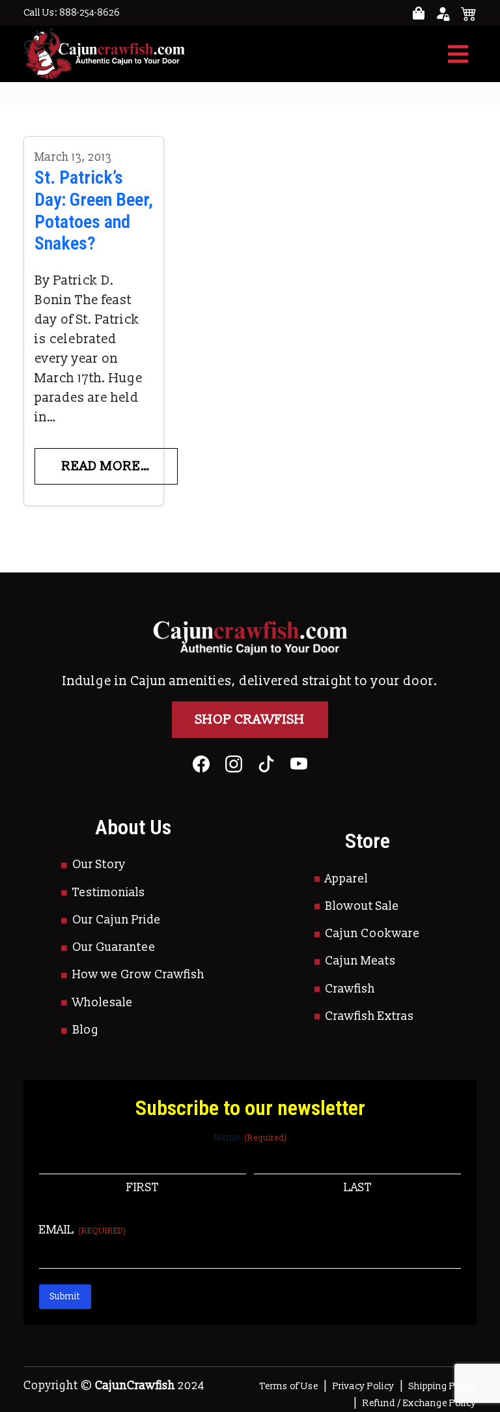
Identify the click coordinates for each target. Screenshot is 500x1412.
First (142, 1187)
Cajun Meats (360, 960)
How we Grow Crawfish (138, 974)
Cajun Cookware (372, 933)
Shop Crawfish (250, 719)
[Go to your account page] (418, 13)
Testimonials (108, 892)
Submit (65, 1296)
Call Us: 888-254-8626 (71, 12)
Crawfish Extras (369, 1016)
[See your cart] (469, 13)
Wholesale (102, 1002)
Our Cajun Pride (116, 919)
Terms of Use (289, 1386)
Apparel (346, 878)
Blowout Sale (362, 906)
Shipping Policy (443, 1386)
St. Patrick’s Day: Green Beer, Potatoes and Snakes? (94, 210)
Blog (85, 1030)
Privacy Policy (364, 1386)
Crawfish (350, 988)
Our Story (99, 864)
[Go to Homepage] (104, 53)
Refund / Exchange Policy (420, 1403)
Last (358, 1187)
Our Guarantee (114, 947)
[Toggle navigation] (458, 54)
